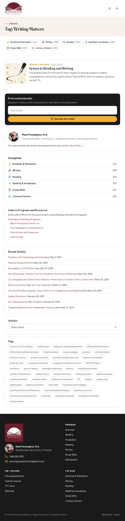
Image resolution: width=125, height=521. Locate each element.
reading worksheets (18, 379)
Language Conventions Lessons (67, 363)
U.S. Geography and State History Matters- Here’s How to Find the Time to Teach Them (51, 279)
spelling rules (102, 379)
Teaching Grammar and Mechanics (25, 390)
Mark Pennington (93, 363)
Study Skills (18, 48)
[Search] (109, 8)
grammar (86, 352)
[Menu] (117, 8)
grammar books (102, 352)
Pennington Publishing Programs (24, 219)
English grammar (51, 352)
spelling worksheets (35, 384)
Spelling (69, 434)
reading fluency (42, 374)
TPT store (10, 486)
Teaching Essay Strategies (74, 384)
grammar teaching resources (66, 357)
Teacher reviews (13, 481)
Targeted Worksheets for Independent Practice (31, 307)
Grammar (70, 429)
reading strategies (104, 374)
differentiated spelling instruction (24, 352)
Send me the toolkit (64, 119)
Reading (73, 42)
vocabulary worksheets (89, 395)
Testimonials (16, 236)
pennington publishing (52, 368)
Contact (116, 514)
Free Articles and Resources (24, 232)
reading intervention (62, 374)
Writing (51, 42)
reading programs (84, 374)
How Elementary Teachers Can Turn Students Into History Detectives (42, 273)
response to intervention (62, 379)
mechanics (14, 368)
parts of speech (31, 368)
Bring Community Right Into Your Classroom (30, 285)
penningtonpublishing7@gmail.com (26, 461)
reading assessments (87, 368)
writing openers (17, 401)
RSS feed (9, 491)
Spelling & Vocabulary (101, 42)
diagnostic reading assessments (68, 346)
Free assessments (14, 476)
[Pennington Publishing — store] (14, 433)
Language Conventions (38, 363)
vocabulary (46, 395)
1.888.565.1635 (16, 456)
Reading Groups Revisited (21, 262)
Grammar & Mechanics (23, 42)
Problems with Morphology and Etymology (28, 257)
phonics (69, 368)
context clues (43, 346)
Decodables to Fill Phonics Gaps (24, 268)
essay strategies (70, 352)
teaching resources (82, 390)
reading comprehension (20, 374)
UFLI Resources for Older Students (25, 301)
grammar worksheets (92, 357)
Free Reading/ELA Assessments (26, 227)
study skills (53, 384)
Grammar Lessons (18, 357)
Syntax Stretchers (17, 296)
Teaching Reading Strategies (57, 390)
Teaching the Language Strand (23, 395)
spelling (88, 379)
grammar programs (39, 357)
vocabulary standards (64, 395)
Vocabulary (70, 439)
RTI (78, 379)
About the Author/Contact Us (24, 223)
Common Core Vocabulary (21, 346)
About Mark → (76, 145)
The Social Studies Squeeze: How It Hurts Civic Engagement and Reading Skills (47, 290)
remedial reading (39, 379)
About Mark (107, 514)
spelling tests (15, 384)
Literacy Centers (46, 48)
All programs (71, 459)
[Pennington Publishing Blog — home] (13, 8)
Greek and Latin (16, 363)
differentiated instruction (98, 346)
